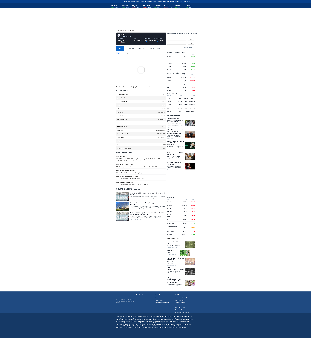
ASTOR (169, 108)
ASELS (169, 101)
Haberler (172, 1)
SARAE (169, 66)
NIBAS (169, 56)
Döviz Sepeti (170, 231)
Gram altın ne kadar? (180, 302)
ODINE (169, 77)
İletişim (157, 297)
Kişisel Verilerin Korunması (162, 302)
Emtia (137, 1)
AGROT (169, 80)
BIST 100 (169, 234)
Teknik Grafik (130, 48)
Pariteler (142, 1)
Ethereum (170, 205)
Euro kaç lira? (178, 309)
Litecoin (169, 211)
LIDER (169, 87)
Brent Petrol (170, 223)
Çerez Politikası (159, 300)
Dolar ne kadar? (179, 305)
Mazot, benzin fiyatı (180, 307)
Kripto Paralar (148, 1)
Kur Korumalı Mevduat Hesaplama (183, 297)
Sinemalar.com (139, 297)
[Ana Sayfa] (115, 2)
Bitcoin (169, 202)
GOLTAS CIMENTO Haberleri (128, 189)
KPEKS (169, 60)
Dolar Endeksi (171, 220)
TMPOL (169, 63)
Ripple (169, 208)
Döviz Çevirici (187, 1)
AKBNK (169, 104)
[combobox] (191, 36)
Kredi (181, 1)
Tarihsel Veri (141, 48)
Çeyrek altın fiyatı (179, 300)
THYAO (169, 98)
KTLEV (169, 111)
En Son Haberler (173, 115)
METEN (169, 90)
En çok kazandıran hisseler (182, 312)
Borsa (154, 1)
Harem (133, 1)
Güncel (120, 48)
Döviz (125, 1)
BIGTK (169, 69)
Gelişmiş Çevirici (188, 47)
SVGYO (169, 84)
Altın (129, 1)
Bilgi (158, 48)
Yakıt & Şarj (166, 1)
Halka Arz (159, 1)
